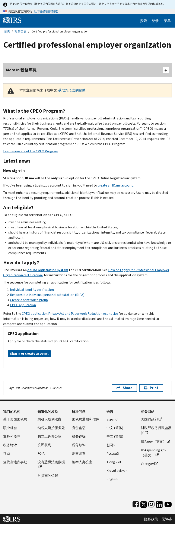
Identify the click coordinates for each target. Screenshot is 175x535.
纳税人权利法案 (49, 419)
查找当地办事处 (15, 462)
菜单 (167, 21)
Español (112, 419)
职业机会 (10, 428)
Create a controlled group (29, 300)
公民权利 (44, 445)
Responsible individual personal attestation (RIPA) (47, 294)
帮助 (6, 453)
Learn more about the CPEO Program (30, 151)
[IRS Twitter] (143, 503)
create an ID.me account (115, 185)
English (112, 479)
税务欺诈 (79, 445)
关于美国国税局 (15, 419)
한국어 (111, 445)
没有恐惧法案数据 (51, 462)
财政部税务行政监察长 (156, 430)
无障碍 (167, 519)
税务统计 (10, 445)
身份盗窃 (79, 428)
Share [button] (127, 387)
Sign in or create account (29, 353)
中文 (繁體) (114, 436)
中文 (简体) (114, 428)
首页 (7, 31)
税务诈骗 (79, 436)
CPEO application (23, 305)
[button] (155, 21)
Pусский (112, 453)
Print (154, 387)
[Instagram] (151, 503)
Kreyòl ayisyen (116, 470)
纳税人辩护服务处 (51, 428)
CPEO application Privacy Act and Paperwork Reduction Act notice (70, 313)
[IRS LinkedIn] (159, 503)
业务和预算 (11, 436)
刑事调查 (79, 453)
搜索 (143, 21)
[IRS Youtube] (168, 503)
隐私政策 (151, 519)
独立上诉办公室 (49, 436)
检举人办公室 (82, 462)
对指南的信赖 (48, 475)
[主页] (12, 20)
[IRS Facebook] (136, 503)
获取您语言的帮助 (72, 90)
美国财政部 (149, 419)
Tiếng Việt (113, 462)
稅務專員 (20, 31)
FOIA (41, 453)
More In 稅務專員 (21, 70)
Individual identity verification (32, 289)
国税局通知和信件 (85, 419)
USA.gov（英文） (153, 441)
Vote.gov (147, 464)
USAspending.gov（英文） (153, 452)
